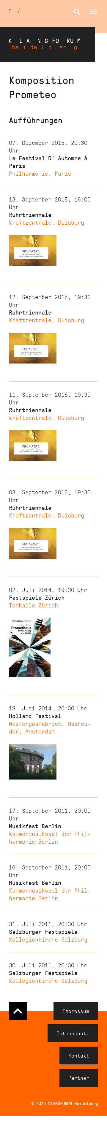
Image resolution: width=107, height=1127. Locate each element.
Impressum (75, 1011)
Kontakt (78, 1055)
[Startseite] (47, 44)
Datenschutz (72, 1033)
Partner (78, 1077)
